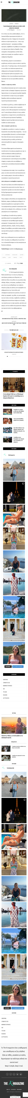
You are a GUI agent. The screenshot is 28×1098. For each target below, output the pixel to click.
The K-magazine (11, 30)
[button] (2, 345)
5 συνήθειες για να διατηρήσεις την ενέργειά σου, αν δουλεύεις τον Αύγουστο (19, 440)
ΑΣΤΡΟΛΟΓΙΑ (6, 698)
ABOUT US (8, 1089)
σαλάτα (9, 257)
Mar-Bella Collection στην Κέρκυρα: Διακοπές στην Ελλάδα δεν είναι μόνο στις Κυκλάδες (19, 430)
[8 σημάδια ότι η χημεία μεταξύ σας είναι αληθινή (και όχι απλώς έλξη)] (7, 412)
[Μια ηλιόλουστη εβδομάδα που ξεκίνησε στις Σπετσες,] (14, 630)
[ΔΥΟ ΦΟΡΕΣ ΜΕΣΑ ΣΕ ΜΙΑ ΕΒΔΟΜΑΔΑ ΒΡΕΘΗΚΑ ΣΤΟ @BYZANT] (14, 862)
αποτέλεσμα (7, 254)
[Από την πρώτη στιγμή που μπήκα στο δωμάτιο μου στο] (14, 584)
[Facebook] (7, 1074)
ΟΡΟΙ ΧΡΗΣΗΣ (13, 1089)
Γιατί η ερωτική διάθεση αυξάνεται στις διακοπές (19, 419)
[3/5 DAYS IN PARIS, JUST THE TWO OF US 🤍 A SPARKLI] (14, 810)
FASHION (5, 695)
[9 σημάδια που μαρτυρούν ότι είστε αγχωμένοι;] (5, 758)
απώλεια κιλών (14, 254)
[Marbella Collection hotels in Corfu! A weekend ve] (14, 607)
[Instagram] (14, 1074)
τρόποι (21, 257)
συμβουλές (15, 257)
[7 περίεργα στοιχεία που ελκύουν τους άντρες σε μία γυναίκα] (5, 749)
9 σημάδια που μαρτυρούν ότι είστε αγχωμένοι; (18, 756)
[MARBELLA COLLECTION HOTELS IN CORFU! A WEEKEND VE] (14, 940)
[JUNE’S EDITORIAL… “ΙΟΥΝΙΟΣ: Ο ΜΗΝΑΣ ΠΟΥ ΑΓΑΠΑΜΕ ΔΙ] (14, 993)
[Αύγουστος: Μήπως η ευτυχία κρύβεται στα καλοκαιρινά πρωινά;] (14, 725)
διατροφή (21, 254)
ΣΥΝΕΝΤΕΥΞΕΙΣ (6, 682)
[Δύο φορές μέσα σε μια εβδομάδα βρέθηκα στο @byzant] (14, 538)
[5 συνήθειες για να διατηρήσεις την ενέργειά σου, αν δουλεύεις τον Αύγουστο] (7, 439)
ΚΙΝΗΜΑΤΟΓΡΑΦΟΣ (7, 685)
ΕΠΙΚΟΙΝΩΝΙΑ (19, 1089)
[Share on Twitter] (18, 263)
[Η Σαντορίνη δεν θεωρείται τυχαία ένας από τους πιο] (14, 561)
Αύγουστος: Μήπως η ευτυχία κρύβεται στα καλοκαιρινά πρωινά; (12, 736)
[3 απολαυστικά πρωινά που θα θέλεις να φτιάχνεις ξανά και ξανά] (14, 341)
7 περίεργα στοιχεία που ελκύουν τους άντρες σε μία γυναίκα (19, 747)
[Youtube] (17, 1074)
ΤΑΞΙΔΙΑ (5, 692)
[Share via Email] (21, 263)
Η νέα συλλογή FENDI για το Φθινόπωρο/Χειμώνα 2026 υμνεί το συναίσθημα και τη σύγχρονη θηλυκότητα (13, 396)
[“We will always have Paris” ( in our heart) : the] (14, 470)
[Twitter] (10, 1074)
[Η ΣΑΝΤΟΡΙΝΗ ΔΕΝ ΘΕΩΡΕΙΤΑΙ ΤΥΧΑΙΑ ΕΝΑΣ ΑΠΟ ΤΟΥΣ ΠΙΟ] (14, 888)
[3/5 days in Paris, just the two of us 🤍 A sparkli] (14, 493)
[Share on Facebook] (17, 263)
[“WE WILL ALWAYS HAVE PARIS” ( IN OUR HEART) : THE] (14, 784)
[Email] (21, 1074)
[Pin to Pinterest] (20, 263)
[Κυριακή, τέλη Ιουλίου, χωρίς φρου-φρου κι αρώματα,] (14, 516)
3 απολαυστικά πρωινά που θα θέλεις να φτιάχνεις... (14, 352)
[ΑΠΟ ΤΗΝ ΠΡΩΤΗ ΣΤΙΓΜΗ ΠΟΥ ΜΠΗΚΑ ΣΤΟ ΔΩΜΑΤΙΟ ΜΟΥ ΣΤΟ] (14, 914)
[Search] (26, 2)
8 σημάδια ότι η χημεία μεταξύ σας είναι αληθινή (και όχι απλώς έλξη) (19, 411)
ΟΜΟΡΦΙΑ (5, 679)
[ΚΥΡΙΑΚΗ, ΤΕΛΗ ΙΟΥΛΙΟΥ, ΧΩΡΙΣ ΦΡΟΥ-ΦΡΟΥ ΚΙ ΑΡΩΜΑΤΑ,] (14, 836)
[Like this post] (15, 263)
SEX (4, 688)
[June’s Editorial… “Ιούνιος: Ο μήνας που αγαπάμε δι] (14, 653)
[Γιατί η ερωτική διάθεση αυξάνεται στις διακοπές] (7, 421)
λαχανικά (4, 257)
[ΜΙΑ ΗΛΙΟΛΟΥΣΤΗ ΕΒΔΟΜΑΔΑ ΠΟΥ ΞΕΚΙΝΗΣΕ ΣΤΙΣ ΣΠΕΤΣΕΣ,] (14, 967)
